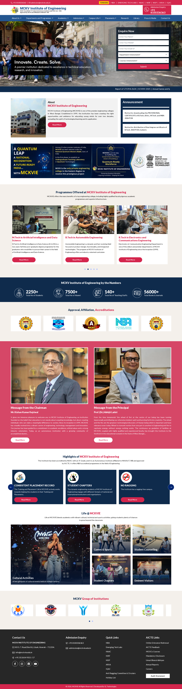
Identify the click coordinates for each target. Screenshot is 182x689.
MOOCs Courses (153, 651)
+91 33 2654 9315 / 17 (25, 657)
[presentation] (11, 487)
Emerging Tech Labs (127, 3)
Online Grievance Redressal (157, 643)
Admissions (78, 18)
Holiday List (111, 677)
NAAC (141, 3)
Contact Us (165, 18)
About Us (16, 18)
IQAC (168, 3)
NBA (113, 3)
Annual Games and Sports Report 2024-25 (150, 89)
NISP (155, 3)
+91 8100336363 (20, 3)
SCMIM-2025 (124, 89)
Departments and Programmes (39, 18)
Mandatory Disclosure (155, 656)
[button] (85, 269)
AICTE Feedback (152, 647)
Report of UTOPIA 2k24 (106, 89)
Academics (62, 18)
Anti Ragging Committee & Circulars (121, 673)
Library (136, 18)
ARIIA (161, 3)
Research (125, 18)
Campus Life (94, 18)
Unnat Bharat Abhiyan (155, 660)
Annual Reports (152, 664)
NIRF (148, 3)
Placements (110, 18)
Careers (149, 669)
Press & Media (150, 18)
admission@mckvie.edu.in (41, 3)
